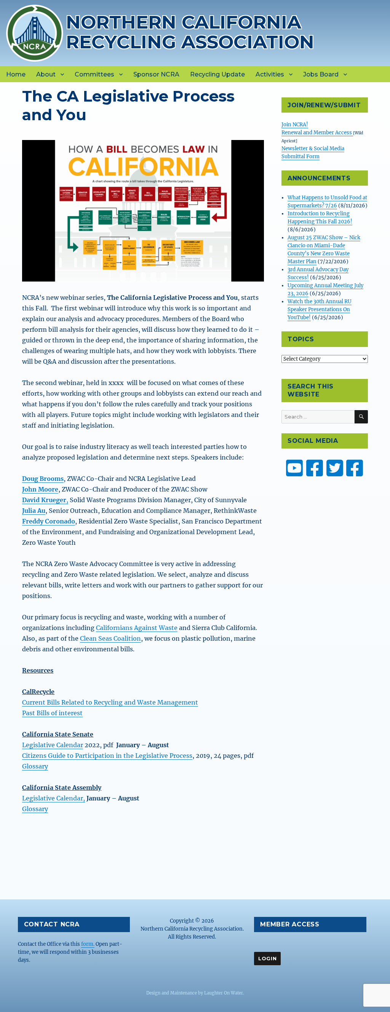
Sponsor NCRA (156, 74)
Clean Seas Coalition (110, 638)
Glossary (35, 766)
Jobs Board (321, 74)
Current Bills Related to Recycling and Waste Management (110, 702)
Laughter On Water (223, 993)
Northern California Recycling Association (190, 32)
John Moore (40, 489)
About (46, 74)
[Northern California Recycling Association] (34, 32)
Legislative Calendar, (53, 798)
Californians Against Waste (136, 628)
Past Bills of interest (52, 713)
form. (87, 944)
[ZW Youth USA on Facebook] (354, 467)
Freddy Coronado (48, 521)
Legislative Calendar (52, 745)
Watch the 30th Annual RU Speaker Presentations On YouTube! (320, 309)
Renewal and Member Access (317, 132)
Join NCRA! (294, 124)
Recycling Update (217, 74)
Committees (94, 74)
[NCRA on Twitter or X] (334, 467)
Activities (270, 74)
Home (16, 74)
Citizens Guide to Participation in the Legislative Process (107, 755)
